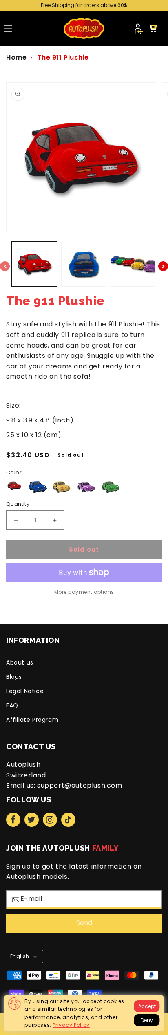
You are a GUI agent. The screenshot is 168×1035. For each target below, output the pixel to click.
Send (84, 922)
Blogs (14, 677)
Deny (147, 1020)
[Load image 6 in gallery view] (83, 264)
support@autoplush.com (79, 785)
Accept (147, 1006)
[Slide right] (163, 266)
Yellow (61, 487)
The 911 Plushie (62, 57)
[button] (8, 29)
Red (14, 485)
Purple (86, 487)
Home (16, 57)
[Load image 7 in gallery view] (133, 264)
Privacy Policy (71, 1025)
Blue (37, 487)
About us (19, 662)
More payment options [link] (84, 591)
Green (110, 487)
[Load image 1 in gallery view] (34, 264)
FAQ (12, 705)
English (19, 956)
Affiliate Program (32, 720)
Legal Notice (25, 691)
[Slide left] (5, 266)
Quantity (17, 504)
